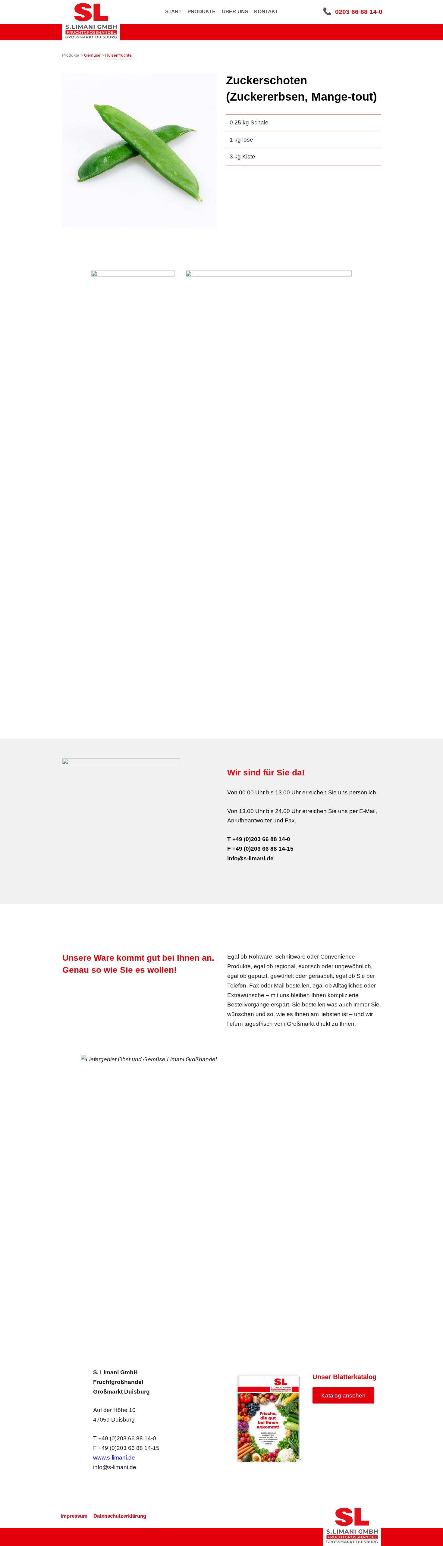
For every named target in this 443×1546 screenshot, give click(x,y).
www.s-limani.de (114, 1457)
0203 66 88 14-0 (358, 11)
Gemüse (92, 55)
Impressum (74, 1516)
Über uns (235, 11)
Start (173, 11)
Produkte (201, 11)
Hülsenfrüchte (118, 55)
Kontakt (266, 11)
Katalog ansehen (343, 1395)
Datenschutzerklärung (119, 1516)
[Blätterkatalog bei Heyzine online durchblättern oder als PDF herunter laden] (268, 1418)
